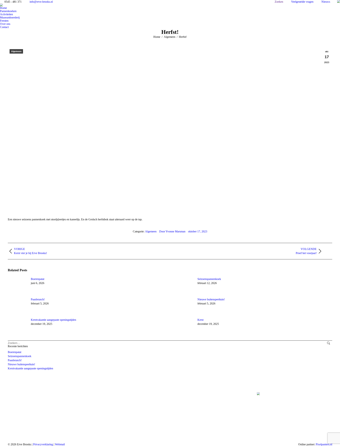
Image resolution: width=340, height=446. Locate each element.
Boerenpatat (37, 278)
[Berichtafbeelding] (17, 285)
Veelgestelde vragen (302, 1)
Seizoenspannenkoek (209, 278)
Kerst (200, 319)
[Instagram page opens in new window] (187, 395)
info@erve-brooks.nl (41, 1)
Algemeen (16, 51)
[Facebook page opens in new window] (176, 395)
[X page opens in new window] (182, 395)
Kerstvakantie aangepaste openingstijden (53, 319)
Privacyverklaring (43, 444)
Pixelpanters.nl (324, 444)
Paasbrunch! (38, 299)
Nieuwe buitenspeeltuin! (211, 299)
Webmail (60, 444)
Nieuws (325, 1)
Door (172, 231)
